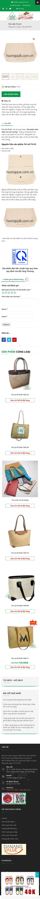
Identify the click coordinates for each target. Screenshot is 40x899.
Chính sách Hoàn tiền (9, 835)
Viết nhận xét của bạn (11, 296)
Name (5, 309)
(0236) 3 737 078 (13, 784)
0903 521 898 (16, 5)
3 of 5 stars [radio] (9, 292)
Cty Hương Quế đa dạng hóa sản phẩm (17, 700)
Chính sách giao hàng (9, 832)
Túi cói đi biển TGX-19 (20, 395)
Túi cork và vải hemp (20, 500)
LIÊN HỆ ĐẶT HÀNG (11, 94)
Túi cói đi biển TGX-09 (20, 606)
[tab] (6, 124)
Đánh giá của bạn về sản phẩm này (16, 290)
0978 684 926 (26, 5)
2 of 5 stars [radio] (6, 292)
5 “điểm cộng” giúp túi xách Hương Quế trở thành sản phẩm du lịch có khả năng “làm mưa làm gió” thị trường (19, 727)
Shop (19, 27)
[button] (34, 39)
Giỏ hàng (21, 9)
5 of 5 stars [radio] (15, 292)
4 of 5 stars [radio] (12, 292)
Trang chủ (11, 27)
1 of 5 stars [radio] (3, 292)
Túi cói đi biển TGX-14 (20, 553)
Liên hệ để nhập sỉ (8, 822)
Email (4, 316)
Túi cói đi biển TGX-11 (20, 658)
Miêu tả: (7, 101)
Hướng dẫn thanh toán (10, 839)
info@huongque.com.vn (21, 2)
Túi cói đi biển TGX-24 (20, 447)
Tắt (37, 874)
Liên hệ (4, 818)
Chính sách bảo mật (9, 825)
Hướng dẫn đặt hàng (9, 828)
